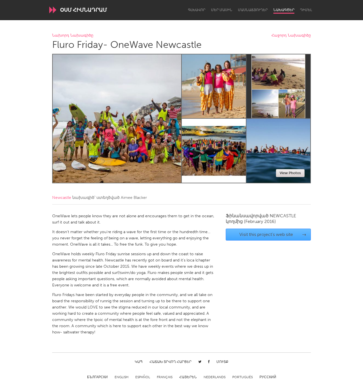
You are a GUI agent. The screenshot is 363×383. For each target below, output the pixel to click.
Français (164, 377)
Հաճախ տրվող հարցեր (170, 362)
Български (97, 377)
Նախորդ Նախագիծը (72, 35)
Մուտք (222, 362)
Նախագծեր (283, 10)
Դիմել (306, 10)
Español (142, 377)
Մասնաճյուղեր (253, 10)
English (121, 377)
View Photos (290, 173)
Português (242, 377)
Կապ (139, 362)
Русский (267, 377)
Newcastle (61, 197)
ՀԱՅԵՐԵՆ (188, 377)
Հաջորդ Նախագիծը (291, 35)
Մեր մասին (221, 10)
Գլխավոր (196, 10)
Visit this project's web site (273, 234)
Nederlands (214, 377)
